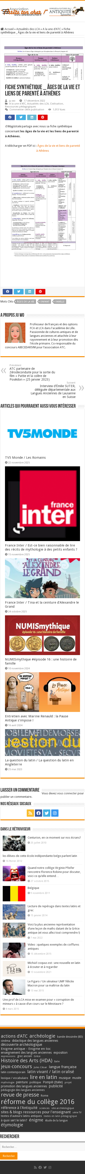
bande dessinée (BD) (70, 1036)
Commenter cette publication (27, 109)
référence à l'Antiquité (19, 1108)
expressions (8, 1056)
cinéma (5, 1040)
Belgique (33, 888)
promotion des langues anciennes (24, 1086)
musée (76, 1078)
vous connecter (67, 793)
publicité (56, 1086)
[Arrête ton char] (42, 10)
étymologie (12, 1125)
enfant (45, 301)
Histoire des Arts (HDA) (26, 1060)
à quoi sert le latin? (14, 1120)
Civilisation (56, 103)
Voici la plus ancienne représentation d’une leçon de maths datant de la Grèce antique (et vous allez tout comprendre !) (54, 928)
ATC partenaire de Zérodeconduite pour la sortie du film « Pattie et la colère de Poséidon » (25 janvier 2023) (32, 372)
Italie (57, 1061)
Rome (44, 1095)
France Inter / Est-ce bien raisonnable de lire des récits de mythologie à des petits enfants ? (41, 547)
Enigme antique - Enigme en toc (26, 1049)
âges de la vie (25, 301)
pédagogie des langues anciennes (23, 1090)
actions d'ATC (14, 1036)
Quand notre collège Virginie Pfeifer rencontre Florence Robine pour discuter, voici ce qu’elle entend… (54, 872)
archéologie (42, 1036)
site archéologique (62, 1108)
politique (35, 1082)
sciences (44, 1108)
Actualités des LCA (28, 29)
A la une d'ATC (52, 29)
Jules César (40, 1067)
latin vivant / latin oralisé (50, 1071)
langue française (63, 1067)
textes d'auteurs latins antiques (21, 1116)
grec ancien (24, 1056)
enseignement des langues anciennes (26, 1052)
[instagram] (54, 813)
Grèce (37, 1056)
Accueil (9, 29)
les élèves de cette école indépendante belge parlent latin (40, 856)
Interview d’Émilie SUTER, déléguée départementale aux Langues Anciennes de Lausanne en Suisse (53, 390)
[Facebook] (38, 813)
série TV (77, 1112)
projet (68, 1082)
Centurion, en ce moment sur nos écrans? (54, 837)
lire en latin (43, 1077)
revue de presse (20, 1095)
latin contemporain (13, 1072)
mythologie (7, 1082)
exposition (60, 1052)
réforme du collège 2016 (37, 1102)
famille (60, 301)
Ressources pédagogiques (20, 106)
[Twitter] (46, 813)
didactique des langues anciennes (35, 1040)
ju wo (12, 100)
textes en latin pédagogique (60, 1116)
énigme (36, 1120)
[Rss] (30, 813)
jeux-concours (16, 1066)
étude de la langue (56, 1120)
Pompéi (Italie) (53, 1082)
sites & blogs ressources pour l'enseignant (36, 1112)
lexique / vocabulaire (14, 1078)
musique (64, 1078)
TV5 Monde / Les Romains (25, 458)
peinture (22, 1082)
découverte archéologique (21, 1044)
